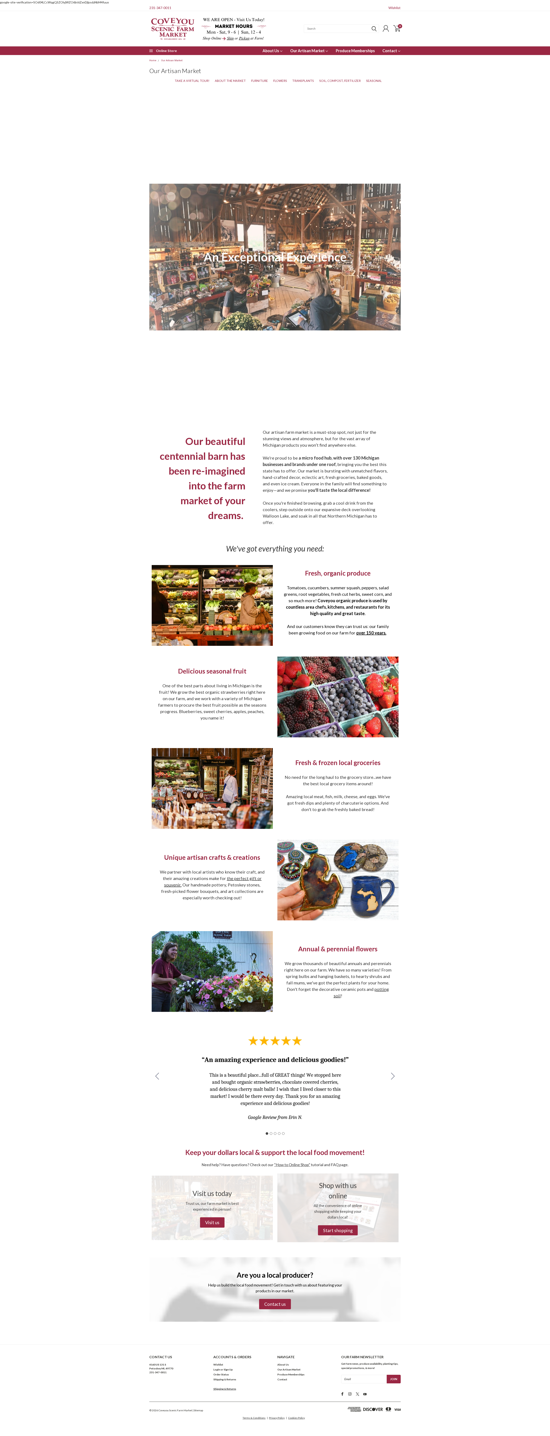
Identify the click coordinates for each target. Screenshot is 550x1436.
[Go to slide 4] (279, 1133)
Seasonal (374, 80)
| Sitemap (197, 1410)
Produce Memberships (355, 50)
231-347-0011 (160, 8)
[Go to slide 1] (267, 1133)
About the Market (230, 80)
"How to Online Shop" (292, 1164)
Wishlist (394, 8)
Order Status (221, 1374)
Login (216, 1369)
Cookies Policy (296, 1417)
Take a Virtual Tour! (192, 80)
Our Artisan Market (307, 50)
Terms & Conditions (254, 1417)
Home (152, 60)
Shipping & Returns (224, 1379)
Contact (390, 50)
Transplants (303, 80)
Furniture (259, 80)
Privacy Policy (277, 1417)
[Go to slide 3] (275, 1133)
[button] (212, 1222)
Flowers (280, 80)
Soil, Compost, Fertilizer (340, 80)
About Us (271, 50)
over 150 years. (371, 632)
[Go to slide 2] (393, 1076)
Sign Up (228, 1369)
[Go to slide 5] (157, 1076)
